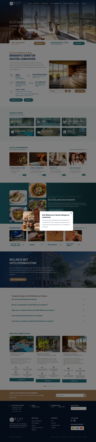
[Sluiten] (71, 213)
